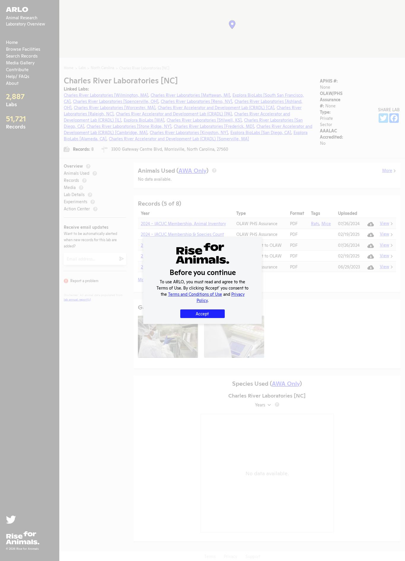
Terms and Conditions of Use (195, 294)
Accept (202, 313)
